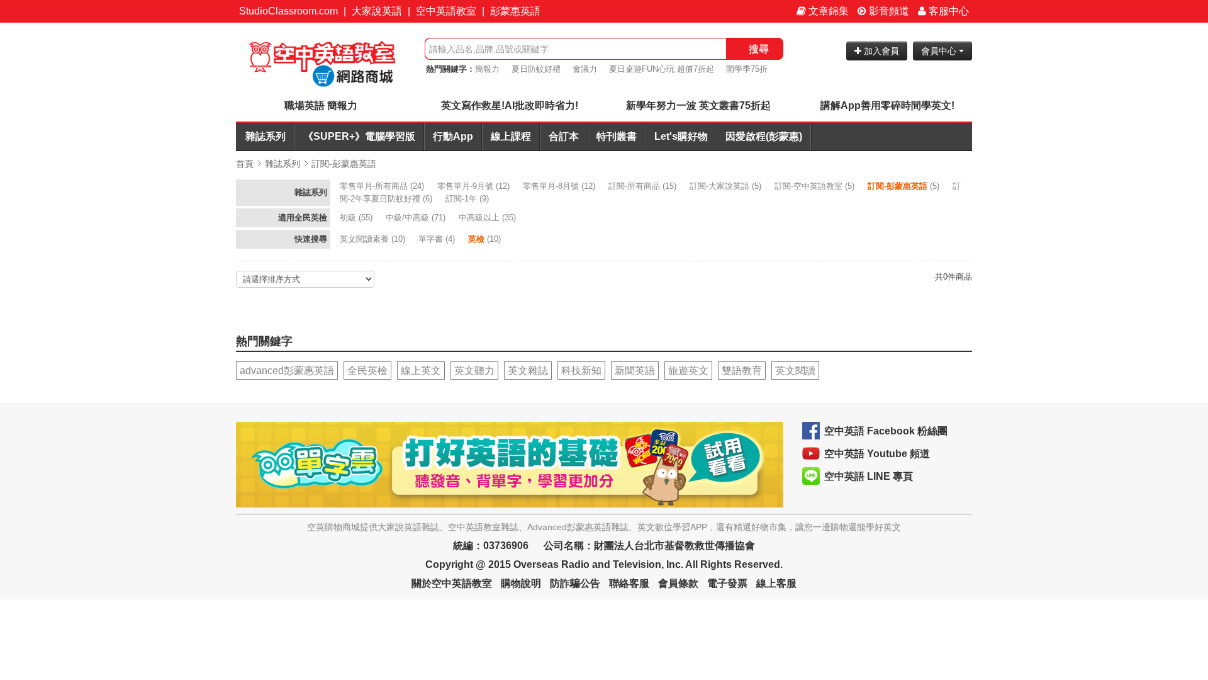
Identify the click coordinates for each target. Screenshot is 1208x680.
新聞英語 (635, 370)
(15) (643, 186)
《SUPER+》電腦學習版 (359, 136)
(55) (357, 217)
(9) (468, 198)
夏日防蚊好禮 (536, 69)
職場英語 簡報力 (320, 105)
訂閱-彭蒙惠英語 (343, 164)
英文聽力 (474, 370)
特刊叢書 (616, 136)
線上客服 (776, 583)
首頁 (245, 164)
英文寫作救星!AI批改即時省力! (509, 105)
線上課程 (511, 136)
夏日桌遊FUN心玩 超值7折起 (661, 69)
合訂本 (564, 136)
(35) (488, 217)
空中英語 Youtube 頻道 (877, 453)
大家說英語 (377, 11)
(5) (727, 186)
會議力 (585, 69)
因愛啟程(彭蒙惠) (763, 136)
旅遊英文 (688, 370)
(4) (437, 239)
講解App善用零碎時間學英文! (887, 105)
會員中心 (940, 51)
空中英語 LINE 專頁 (868, 476)
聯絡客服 (629, 583)
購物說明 (521, 583)
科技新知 (581, 370)
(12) (474, 186)
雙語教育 (742, 370)
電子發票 (727, 583)
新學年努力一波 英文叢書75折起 (698, 105)
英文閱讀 (795, 370)
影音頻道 (887, 11)
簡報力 (487, 69)
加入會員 (880, 51)
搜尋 (759, 48)
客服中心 (947, 11)
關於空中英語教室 (451, 583)
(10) (374, 239)
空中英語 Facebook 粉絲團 (886, 431)
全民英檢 (367, 370)
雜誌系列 (265, 136)
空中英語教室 (446, 11)
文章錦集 (827, 11)
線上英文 (421, 370)
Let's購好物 (681, 136)
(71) (417, 217)
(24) (383, 186)
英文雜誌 (528, 370)
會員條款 (678, 583)
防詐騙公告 (575, 583)
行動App (453, 136)
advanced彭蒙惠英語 (287, 370)
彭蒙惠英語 (515, 11)
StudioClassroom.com (288, 11)
